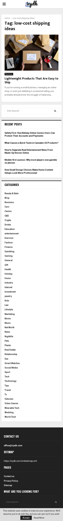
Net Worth (9, 327)
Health (8, 269)
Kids (7, 300)
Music (8, 323)
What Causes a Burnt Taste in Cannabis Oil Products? (31, 143)
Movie (8, 318)
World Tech (10, 417)
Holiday (8, 274)
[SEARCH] (55, 111)
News (7, 332)
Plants (8, 345)
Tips (7, 385)
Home (8, 278)
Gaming (9, 256)
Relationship (11, 354)
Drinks (8, 224)
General (9, 260)
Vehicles (9, 399)
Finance (9, 247)
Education (10, 229)
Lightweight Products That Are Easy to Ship (31, 80)
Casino (8, 211)
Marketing (10, 314)
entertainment (12, 233)
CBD (7, 216)
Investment (10, 292)
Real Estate (10, 350)
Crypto (8, 220)
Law (6, 305)
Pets (7, 341)
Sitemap (8, 485)
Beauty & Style (12, 193)
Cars (7, 207)
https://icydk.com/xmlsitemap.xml (20, 461)
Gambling (9, 251)
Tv (6, 394)
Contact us (9, 476)
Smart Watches (12, 363)
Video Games (11, 403)
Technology (10, 381)
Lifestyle (9, 309)
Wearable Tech (12, 408)
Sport (7, 372)
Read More (39, 518)
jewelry (8, 296)
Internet (8, 287)
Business (8, 74)
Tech (7, 376)
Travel (8, 390)
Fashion (9, 242)
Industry (9, 282)
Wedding (9, 412)
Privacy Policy (11, 481)
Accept (26, 518)
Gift (6, 265)
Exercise (9, 238)
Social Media (11, 367)
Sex (6, 359)
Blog (7, 198)
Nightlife (9, 336)
